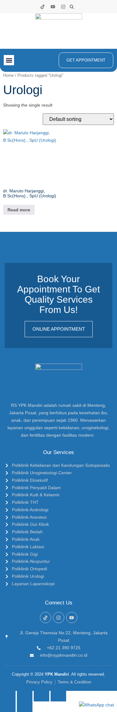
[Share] (41, 696)
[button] (72, 7)
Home (8, 75)
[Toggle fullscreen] (24, 696)
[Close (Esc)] (58, 696)
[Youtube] (53, 6)
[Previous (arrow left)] (8, 706)
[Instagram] (63, 6)
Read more (18, 209)
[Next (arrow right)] (24, 706)
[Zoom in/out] (8, 696)
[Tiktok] (42, 6)
